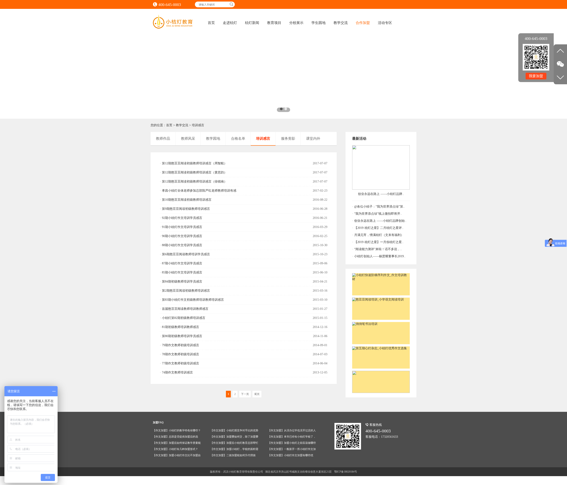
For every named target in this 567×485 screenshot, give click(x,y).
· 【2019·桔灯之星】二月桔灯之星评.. (378, 228)
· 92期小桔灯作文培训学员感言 (181, 218)
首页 (211, 23)
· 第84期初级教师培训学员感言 (181, 281)
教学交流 (341, 23)
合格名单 (238, 138)
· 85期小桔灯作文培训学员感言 (181, 272)
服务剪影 (288, 138)
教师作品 (163, 138)
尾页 (257, 394)
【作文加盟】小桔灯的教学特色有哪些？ (177, 430)
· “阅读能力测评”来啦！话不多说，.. (377, 249)
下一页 (245, 394)
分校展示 (296, 23)
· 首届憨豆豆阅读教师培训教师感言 (184, 308)
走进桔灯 (230, 23)
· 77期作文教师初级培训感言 (179, 363)
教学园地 (213, 138)
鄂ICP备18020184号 (345, 471)
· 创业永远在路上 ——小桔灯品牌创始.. (379, 220)
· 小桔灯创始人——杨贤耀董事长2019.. (379, 256)
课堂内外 (313, 138)
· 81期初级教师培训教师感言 (179, 327)
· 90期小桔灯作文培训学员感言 (181, 236)
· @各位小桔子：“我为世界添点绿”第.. (378, 206)
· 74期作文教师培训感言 (176, 372)
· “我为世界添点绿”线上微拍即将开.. (377, 213)
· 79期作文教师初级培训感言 (179, 345)
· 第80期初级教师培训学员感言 (181, 336)
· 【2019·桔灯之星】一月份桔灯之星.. (378, 242)
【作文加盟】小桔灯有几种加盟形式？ (175, 449)
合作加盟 (363, 23)
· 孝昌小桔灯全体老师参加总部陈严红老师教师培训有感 (198, 190)
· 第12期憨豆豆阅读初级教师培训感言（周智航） (193, 163)
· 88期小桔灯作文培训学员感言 (181, 245)
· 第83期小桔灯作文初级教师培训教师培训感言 (192, 299)
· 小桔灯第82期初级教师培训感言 (182, 318)
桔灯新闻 (252, 23)
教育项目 (274, 23)
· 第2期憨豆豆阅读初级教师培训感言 (185, 290)
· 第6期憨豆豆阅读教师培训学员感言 (185, 254)
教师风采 (188, 138)
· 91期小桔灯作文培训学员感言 (181, 227)
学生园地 (318, 23)
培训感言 (198, 125)
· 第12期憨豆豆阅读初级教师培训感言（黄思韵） (193, 172)
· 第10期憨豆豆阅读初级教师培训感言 (186, 199)
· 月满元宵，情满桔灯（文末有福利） (378, 235)
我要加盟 (536, 76)
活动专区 (385, 23)
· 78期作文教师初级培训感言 (179, 354)
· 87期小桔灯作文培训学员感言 (181, 263)
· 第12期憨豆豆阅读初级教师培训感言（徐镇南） (193, 181)
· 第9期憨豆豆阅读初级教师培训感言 (185, 208)
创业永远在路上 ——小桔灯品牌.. (381, 194)
